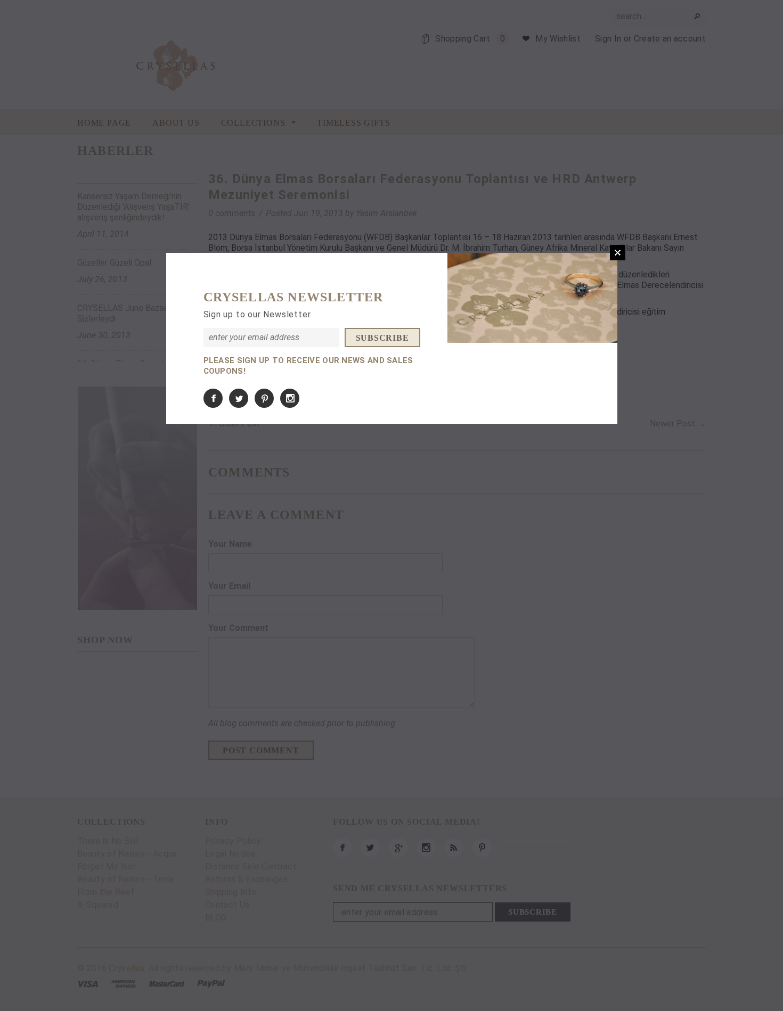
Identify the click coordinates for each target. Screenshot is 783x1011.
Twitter (238, 398)
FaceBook (213, 398)
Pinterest (264, 398)
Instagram (289, 398)
